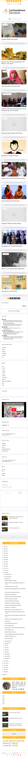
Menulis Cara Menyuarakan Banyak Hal (13, 268)
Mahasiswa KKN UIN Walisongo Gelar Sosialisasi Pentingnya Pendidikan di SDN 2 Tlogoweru (12, 325)
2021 (5, 557)
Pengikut (8, 492)
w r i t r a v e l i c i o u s (8, 323)
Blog (3, 383)
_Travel (3, 368)
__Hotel (3, 370)
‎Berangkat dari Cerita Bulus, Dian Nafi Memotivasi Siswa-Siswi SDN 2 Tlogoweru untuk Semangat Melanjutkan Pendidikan (13, 338)
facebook (4, 347)
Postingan (5, 485)
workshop (5, 47)
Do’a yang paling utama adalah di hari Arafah (14, 634)
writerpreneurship (7, 94)
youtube (3, 355)
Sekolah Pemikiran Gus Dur (10, 632)
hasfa (3, 447)
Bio (2, 471)
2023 (5, 553)
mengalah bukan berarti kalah (15, 718)
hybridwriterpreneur (6, 449)
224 (15, 298)
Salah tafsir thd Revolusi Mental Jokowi (13, 178)
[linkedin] (19, 689)
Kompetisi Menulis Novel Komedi (11, 223)
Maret (6, 654)
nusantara (5, 743)
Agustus (7, 643)
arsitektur (19, 740)
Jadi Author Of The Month (9, 291)
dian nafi (5, 327)
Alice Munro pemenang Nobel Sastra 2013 (14, 619)
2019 (5, 561)
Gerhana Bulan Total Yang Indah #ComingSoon (15, 627)
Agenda (3, 469)
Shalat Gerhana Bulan (9, 625)
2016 (5, 568)
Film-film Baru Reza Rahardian (11, 201)
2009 (5, 669)
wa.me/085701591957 (6, 461)
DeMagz (5, 335)
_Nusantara (4, 377)
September (7, 641)
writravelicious (5, 451)
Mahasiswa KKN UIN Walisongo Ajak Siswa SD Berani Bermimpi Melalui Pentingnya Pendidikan (13, 321)
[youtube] (18, 1)
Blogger (18, 311)
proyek (5, 118)
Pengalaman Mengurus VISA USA (16, 522)
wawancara (6, 253)
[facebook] (9, 1)
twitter (3, 349)
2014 (5, 572)
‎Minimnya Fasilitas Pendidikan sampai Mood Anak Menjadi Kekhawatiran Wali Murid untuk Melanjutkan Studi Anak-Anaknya (13, 333)
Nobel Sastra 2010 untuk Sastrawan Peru (13, 609)
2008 (5, 671)
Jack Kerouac (7, 621)
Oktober (7, 578)
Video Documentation (6, 381)
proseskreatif (6, 71)
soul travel (5, 745)
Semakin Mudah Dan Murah (10, 39)
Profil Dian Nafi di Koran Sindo (11, 86)
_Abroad (3, 375)
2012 (5, 663)
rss (2, 357)
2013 (5, 661)
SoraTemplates (9, 753)
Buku (3, 385)
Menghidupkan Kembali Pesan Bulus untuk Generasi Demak (11, 328)
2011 (5, 665)
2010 (5, 667)
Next (19, 298)
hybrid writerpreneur (8, 330)
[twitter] (7, 1)
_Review (3, 379)
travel (13, 745)
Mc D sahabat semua (9, 629)
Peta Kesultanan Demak (14, 528)
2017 (5, 566)
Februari (7, 656)
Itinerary (3, 473)
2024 (5, 551)
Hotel (4, 740)
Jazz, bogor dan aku (9, 638)
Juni (6, 647)
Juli (5, 645)
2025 (5, 548)
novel (5, 208)
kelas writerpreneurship (20, 493)
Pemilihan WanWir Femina (10, 636)
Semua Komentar (7, 487)
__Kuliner (4, 371)
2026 (5, 546)
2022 (5, 555)
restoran (13, 743)
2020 (5, 559)
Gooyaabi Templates (22, 753)
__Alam (3, 373)
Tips (3, 366)
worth (5, 231)
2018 (5, 563)
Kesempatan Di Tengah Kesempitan (12, 246)
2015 (5, 570)
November (7, 576)
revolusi (5, 163)
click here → (14, 687)
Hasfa (4, 319)
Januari (6, 658)
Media (3, 475)
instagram (4, 353)
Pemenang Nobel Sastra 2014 (11, 623)
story (4, 186)
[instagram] (14, 1)
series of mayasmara (7, 140)
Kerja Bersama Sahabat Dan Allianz (12, 133)
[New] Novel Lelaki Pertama (10, 155)
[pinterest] (20, 1)
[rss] (16, 1)
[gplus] (11, 1)
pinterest (4, 351)
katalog (5, 24)
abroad (11, 740)
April (6, 651)
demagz (3, 443)
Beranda (4, 674)
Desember (7, 574)
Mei (6, 649)
